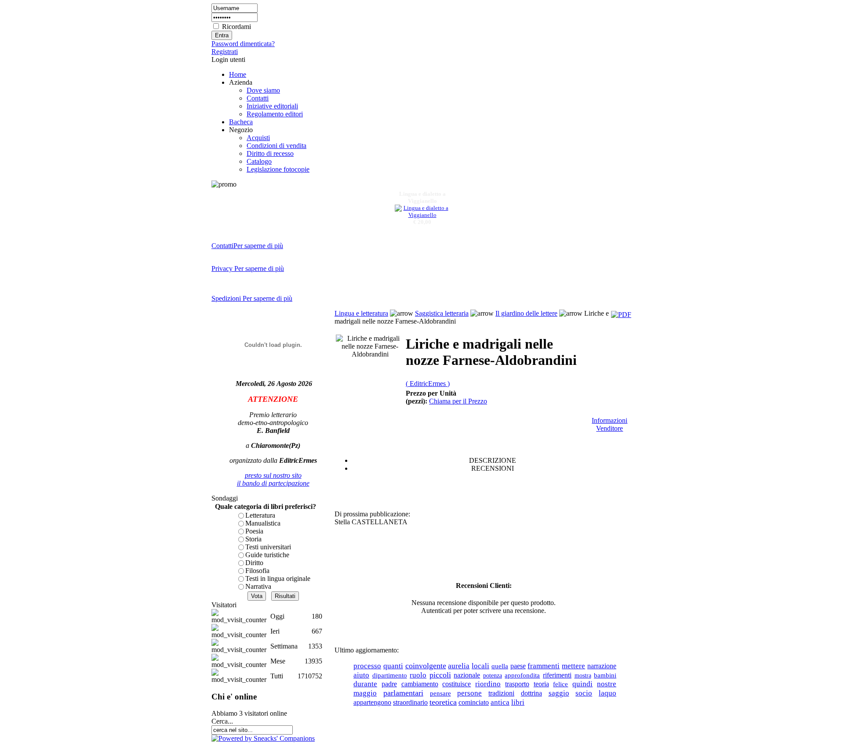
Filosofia (257, 570)
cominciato (473, 702)
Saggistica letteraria (442, 313)
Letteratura (260, 515)
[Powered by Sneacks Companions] (263, 738)
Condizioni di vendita (276, 145)
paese (518, 666)
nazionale (467, 675)
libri (517, 702)
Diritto (254, 562)
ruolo (418, 675)
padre (389, 684)
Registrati (224, 51)
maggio (365, 692)
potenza (492, 675)
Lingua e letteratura (361, 313)
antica (500, 702)
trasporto (517, 684)
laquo (607, 692)
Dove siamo (263, 90)
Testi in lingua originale (277, 578)
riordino (488, 684)
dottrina (531, 693)
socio (583, 693)
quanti (393, 665)
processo (367, 666)
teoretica (443, 702)
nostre (606, 684)
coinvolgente (425, 665)
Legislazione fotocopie (278, 169)
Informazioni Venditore (609, 424)
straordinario (410, 702)
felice (560, 684)
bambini (605, 675)
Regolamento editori (275, 114)
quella (499, 666)
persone (469, 693)
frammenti (544, 665)
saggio (559, 693)
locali (480, 666)
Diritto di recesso (270, 153)
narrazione (601, 666)
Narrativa (258, 586)
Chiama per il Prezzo (458, 401)
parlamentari (403, 692)
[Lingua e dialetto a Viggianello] (422, 212)
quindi (582, 684)
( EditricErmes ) (428, 383)
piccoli (440, 674)
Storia (253, 539)
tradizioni (501, 693)
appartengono (372, 702)
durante (365, 684)
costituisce (456, 684)
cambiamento (419, 684)
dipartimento (389, 675)
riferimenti (557, 675)
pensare (440, 693)
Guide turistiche (267, 555)
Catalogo (259, 161)
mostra (583, 675)
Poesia (254, 531)
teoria (541, 684)
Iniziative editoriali (272, 106)
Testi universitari (268, 547)
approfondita (522, 675)
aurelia (458, 666)
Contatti (258, 98)
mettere (573, 665)
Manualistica (262, 523)
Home (237, 74)
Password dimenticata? (243, 43)
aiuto (361, 675)
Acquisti (258, 137)
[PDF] (621, 314)
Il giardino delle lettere (526, 313)
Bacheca (241, 122)
